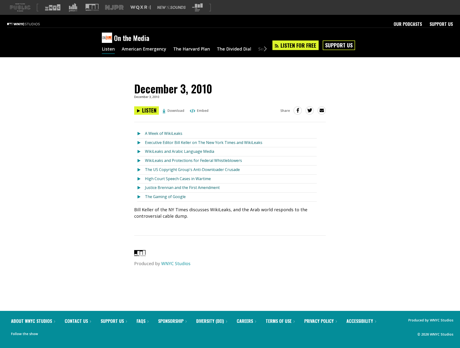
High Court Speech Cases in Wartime (178, 178)
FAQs (141, 321)
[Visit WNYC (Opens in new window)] (52, 7)
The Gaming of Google (165, 196)
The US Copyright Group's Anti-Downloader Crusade (192, 169)
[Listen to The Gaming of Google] (141, 197)
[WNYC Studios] (140, 254)
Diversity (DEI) (210, 321)
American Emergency (144, 49)
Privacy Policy (319, 321)
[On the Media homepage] (108, 38)
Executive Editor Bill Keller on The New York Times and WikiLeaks (203, 142)
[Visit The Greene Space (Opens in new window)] (197, 7)
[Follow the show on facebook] (45, 332)
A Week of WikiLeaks (163, 133)
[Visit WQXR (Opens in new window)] (140, 7)
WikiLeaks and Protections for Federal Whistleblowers (193, 160)
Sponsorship (171, 321)
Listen (108, 49)
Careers (245, 321)
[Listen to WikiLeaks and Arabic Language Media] (141, 151)
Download (175, 110)
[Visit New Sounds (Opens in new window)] (171, 7)
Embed (202, 110)
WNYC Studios (175, 263)
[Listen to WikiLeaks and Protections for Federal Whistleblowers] (141, 160)
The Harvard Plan (191, 49)
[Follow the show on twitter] (54, 332)
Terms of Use (279, 321)
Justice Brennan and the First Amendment (182, 187)
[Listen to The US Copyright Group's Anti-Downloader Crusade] (141, 169)
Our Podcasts (408, 24)
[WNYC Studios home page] (29, 24)
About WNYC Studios (31, 321)
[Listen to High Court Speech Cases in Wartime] (141, 179)
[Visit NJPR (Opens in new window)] (114, 7)
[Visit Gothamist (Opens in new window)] (73, 7)
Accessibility (359, 321)
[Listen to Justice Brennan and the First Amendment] (141, 187)
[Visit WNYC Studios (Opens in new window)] (92, 7)
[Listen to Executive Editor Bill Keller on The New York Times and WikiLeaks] (141, 142)
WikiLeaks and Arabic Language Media (179, 151)
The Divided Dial (234, 49)
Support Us (441, 24)
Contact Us (76, 321)
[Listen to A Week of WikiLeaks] (141, 133)
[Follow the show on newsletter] (63, 332)
